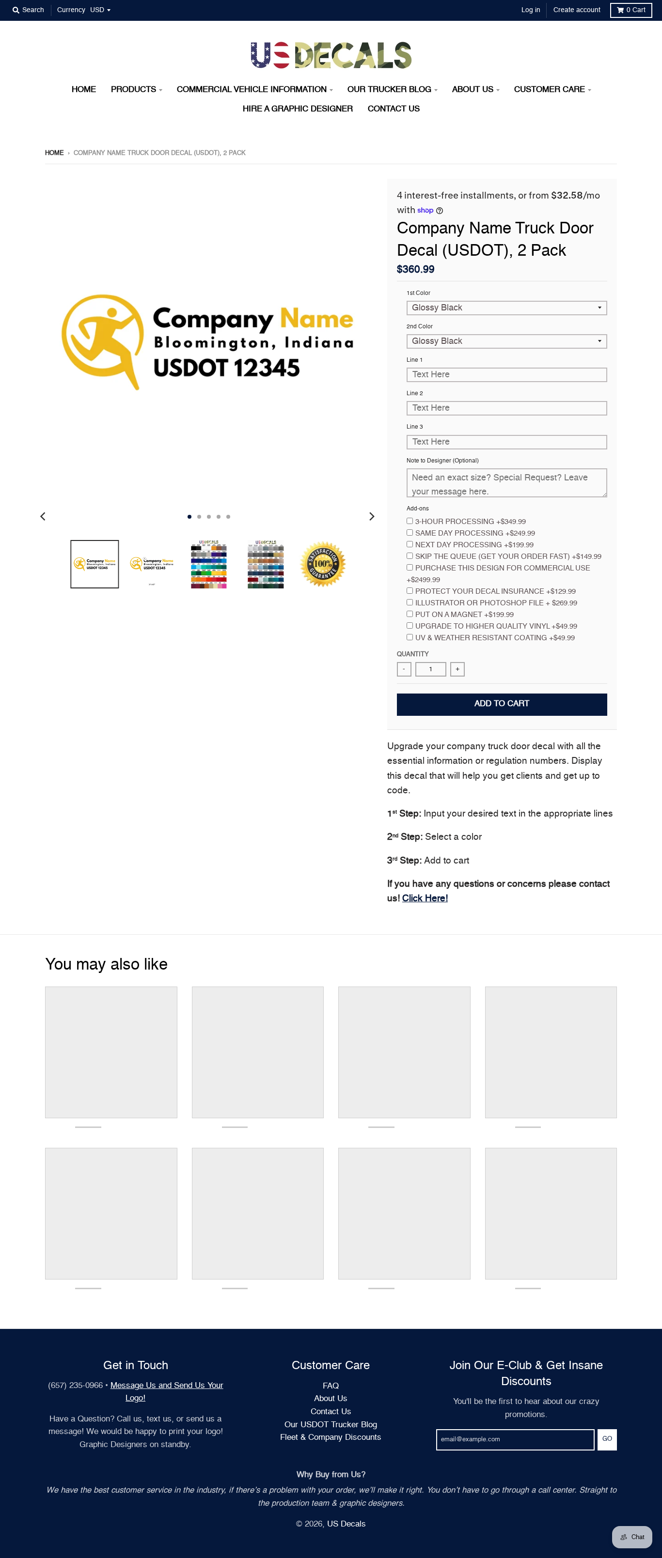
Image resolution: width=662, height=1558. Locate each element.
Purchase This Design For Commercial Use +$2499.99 (498, 574)
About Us (330, 1399)
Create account (576, 10)
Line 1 (415, 360)
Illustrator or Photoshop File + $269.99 (496, 603)
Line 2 (415, 394)
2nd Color (420, 327)
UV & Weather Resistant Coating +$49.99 (495, 638)
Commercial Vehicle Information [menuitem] (252, 90)
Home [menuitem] (84, 90)
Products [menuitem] (133, 90)
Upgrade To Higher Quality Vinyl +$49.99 (496, 626)
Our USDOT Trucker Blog (330, 1425)
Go (607, 1439)
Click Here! (425, 898)
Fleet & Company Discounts (330, 1438)
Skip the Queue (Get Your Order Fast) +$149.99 (508, 556)
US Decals (346, 1524)
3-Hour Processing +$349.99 (470, 521)
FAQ (331, 1386)
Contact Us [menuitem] (394, 109)
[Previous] (44, 516)
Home (54, 153)
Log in (530, 10)
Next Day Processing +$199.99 (474, 545)
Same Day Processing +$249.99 (475, 533)
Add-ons (418, 509)
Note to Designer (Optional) (443, 461)
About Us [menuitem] (472, 90)
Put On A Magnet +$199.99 (464, 614)
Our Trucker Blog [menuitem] (389, 90)
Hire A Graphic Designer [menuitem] (298, 109)
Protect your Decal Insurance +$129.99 (495, 591)
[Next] (371, 516)
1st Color (418, 293)
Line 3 (415, 427)
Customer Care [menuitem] (549, 90)
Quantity (413, 654)
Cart (636, 10)
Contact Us (331, 1412)
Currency (71, 10)
